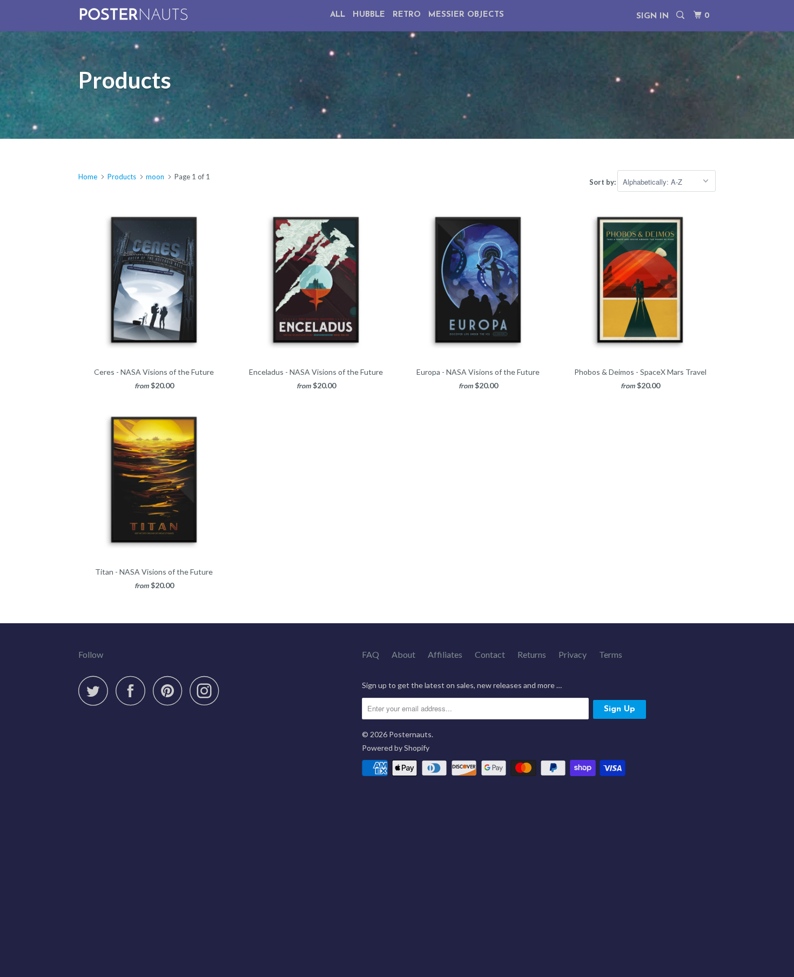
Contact (490, 654)
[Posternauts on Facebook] (133, 690)
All (337, 15)
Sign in (652, 16)
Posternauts (410, 734)
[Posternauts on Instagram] (207, 690)
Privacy (573, 654)
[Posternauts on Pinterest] (170, 690)
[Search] (681, 15)
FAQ (370, 654)
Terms (610, 654)
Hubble (369, 15)
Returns (531, 654)
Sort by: (603, 182)
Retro (407, 15)
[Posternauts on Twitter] (96, 690)
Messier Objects (466, 15)
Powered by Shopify (395, 747)
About (403, 654)
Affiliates (445, 654)
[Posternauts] (133, 14)
